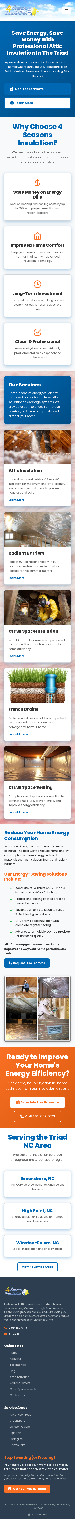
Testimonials (18, 1365)
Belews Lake (17, 1445)
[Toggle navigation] (66, 10)
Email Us (15, 1334)
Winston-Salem (20, 1427)
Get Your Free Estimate (29, 1489)
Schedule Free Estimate (40, 1102)
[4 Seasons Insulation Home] (21, 10)
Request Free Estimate (29, 963)
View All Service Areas (37, 1267)
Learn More (24, 103)
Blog (12, 1371)
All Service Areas (20, 1414)
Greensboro (17, 1420)
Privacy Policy (39, 1514)
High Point (16, 1433)
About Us (16, 1359)
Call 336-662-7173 (40, 1116)
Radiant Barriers (20, 1383)
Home (14, 1353)
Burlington (16, 1439)
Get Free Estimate (29, 89)
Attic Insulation (19, 1377)
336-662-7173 (18, 1328)
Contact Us (17, 1395)
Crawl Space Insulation (24, 1389)
